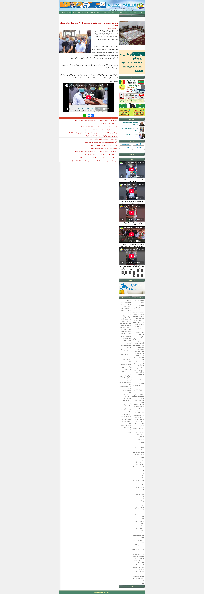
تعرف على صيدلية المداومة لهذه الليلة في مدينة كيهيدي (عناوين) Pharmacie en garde (96, 120)
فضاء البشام (92, 12)
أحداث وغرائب (85, 12)
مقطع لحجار (126, 147)
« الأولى (131, 269)
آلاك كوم (138, 144)
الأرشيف (63, 12)
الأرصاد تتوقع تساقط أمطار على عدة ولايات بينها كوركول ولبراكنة (101, 142)
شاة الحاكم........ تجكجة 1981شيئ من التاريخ (130, 135)
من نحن (74, 12)
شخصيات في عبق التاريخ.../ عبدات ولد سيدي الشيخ (130, 123)
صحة (79, 12)
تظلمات (98, 12)
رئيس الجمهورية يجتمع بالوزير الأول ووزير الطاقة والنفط (104, 139)
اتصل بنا (69, 12)
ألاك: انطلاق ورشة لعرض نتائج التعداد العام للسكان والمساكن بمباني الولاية (99, 157)
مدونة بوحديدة (125, 144)
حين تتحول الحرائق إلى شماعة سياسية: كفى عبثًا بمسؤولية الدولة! (101, 129)
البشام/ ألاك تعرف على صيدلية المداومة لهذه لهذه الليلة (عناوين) (101, 154)
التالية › (123, 275)
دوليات (113, 12)
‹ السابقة (123, 269)
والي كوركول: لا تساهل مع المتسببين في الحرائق (130, 129)
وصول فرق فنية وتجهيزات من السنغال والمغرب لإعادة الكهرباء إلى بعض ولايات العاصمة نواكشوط (93, 160)
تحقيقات (104, 12)
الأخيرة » (125, 276)
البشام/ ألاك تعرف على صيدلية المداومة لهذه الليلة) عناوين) (103, 123)
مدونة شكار (138, 147)
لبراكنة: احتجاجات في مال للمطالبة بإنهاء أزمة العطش (104, 148)
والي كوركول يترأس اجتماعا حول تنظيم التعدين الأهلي (104, 145)
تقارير (109, 12)
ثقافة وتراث (119, 12)
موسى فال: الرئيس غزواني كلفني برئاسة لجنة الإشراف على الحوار (101, 136)
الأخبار (135, 12)
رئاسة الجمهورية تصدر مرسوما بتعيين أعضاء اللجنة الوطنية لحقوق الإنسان (99, 126)
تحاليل (130, 12)
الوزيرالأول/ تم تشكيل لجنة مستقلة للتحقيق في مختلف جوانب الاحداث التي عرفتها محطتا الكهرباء (93, 133)
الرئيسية (140, 12)
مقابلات (125, 12)
